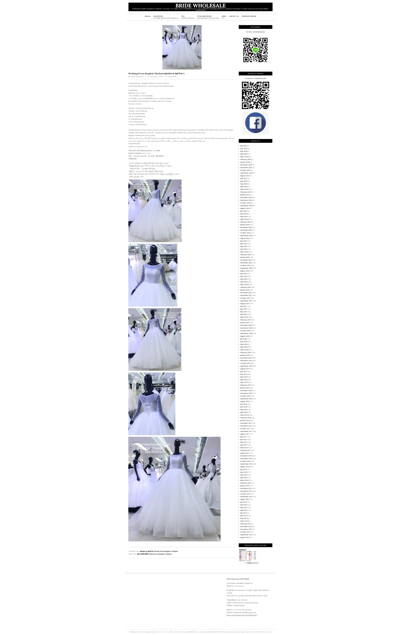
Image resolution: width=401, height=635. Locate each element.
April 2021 (244, 314)
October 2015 (245, 494)
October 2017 (245, 428)
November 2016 (246, 458)
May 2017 (243, 442)
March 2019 (244, 382)
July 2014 (243, 513)
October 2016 (245, 461)
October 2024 (245, 203)
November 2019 (246, 360)
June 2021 (243, 309)
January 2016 (245, 486)
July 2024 (243, 211)
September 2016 (246, 464)
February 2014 (245, 524)
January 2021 (245, 322)
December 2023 (246, 227)
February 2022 (245, 287)
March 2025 (244, 189)
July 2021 (243, 306)
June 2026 (243, 148)
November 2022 (246, 263)
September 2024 (246, 205)
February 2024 (245, 222)
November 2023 (246, 230)
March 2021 (244, 317)
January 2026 (245, 162)
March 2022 (244, 284)
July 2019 (243, 371)
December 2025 (246, 165)
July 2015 (243, 502)
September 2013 (246, 535)
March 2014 (244, 521)
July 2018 (243, 404)
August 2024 (244, 208)
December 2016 (246, 456)
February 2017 (245, 450)
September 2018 (246, 399)
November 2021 (246, 295)
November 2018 (246, 393)
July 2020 (243, 339)
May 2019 (243, 377)
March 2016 (244, 480)
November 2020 (246, 328)
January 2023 (245, 257)
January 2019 (245, 388)
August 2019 (244, 369)
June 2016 (243, 472)
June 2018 (243, 407)
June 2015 (243, 505)
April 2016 (244, 477)
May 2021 (243, 312)
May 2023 (243, 246)
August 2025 (244, 176)
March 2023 (244, 252)
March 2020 (244, 350)
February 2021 (245, 320)
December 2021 (246, 293)
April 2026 (244, 154)
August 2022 (244, 271)
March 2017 (244, 448)
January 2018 (245, 420)
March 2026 (244, 157)
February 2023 (245, 254)
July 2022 (243, 273)
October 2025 (245, 170)
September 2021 (246, 301)
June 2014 (243, 516)
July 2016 (243, 469)
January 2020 (245, 355)
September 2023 (246, 235)
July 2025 (243, 178)
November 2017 (246, 426)
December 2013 (246, 526)
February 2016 (245, 483)
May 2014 (243, 518)
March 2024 (244, 219)
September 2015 (246, 496)
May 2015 (243, 507)
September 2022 (246, 268)
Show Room (172, 77)
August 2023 (244, 238)
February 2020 (245, 352)
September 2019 (246, 366)
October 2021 (245, 298)
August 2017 (244, 434)
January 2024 (245, 225)
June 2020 (243, 341)
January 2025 (245, 195)
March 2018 (244, 415)
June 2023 (243, 244)
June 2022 (243, 276)
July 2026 (243, 146)
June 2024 (243, 214)
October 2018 (245, 396)
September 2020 (246, 333)
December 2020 (246, 325)
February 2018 (245, 418)
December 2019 (246, 358)
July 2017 (243, 437)
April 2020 (244, 347)
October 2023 (245, 233)
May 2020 (243, 344)
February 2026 (245, 159)
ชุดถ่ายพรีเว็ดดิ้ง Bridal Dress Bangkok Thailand (154, 554)
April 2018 (244, 412)
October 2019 (245, 363)
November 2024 (246, 200)
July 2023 (243, 241)
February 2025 (245, 192)
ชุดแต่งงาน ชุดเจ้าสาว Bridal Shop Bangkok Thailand (159, 551)
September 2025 (246, 173)
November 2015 (246, 491)
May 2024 (243, 216)
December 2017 (246, 423)
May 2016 (243, 475)
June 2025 (243, 181)
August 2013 (244, 537)
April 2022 (244, 282)
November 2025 (246, 167)
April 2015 (244, 510)
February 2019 (245, 385)
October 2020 (245, 331)
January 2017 (245, 453)
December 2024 (246, 197)
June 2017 (243, 439)
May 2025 (243, 184)
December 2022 (246, 260)
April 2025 (244, 186)
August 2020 (244, 336)
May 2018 (243, 409)
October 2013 (245, 532)
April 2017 (244, 445)
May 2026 (243, 151)
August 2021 (244, 303)
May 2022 (243, 279)
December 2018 (246, 390)
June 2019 (243, 374)
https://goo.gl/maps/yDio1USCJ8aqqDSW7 (242, 615)
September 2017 (246, 431)
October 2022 (245, 265)
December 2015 (246, 488)
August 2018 (244, 401)
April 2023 (244, 249)
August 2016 (244, 467)
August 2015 (244, 499)
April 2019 (244, 380)
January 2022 (245, 290)
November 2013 (246, 529)
